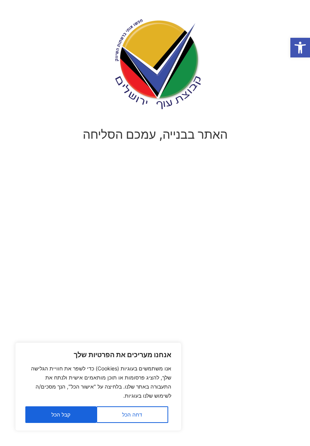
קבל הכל (60, 414)
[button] (300, 47)
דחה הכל (132, 414)
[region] (98, 386)
